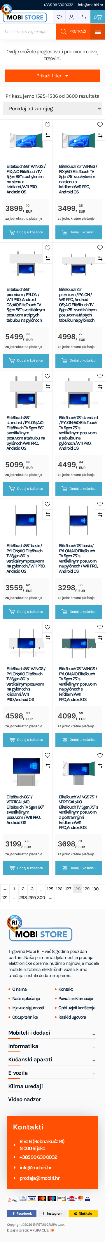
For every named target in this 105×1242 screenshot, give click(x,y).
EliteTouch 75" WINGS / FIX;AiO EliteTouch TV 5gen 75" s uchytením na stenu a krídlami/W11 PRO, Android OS (78, 179)
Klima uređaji (25, 1086)
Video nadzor (24, 1099)
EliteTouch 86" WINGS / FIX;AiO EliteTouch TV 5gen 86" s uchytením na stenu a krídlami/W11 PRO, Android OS (25, 179)
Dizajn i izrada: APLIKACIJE (30, 1230)
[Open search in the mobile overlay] (45, 32)
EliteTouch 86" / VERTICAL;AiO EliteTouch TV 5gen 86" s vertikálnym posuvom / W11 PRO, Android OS (24, 809)
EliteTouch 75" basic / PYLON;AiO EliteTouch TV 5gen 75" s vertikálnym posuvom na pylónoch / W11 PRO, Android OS (78, 558)
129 (86, 889)
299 (32, 897)
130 (95, 889)
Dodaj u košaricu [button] (30, 232)
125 (50, 889)
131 (5, 897)
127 (68, 889)
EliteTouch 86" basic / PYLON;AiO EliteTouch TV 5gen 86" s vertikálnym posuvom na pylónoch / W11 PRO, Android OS (25, 558)
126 (59, 889)
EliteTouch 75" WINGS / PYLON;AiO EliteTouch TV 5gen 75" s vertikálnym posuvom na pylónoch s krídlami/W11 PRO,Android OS (78, 684)
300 (41, 897)
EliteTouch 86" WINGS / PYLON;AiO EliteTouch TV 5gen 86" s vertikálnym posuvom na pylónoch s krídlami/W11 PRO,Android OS (25, 684)
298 (23, 897)
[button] (47, 125)
